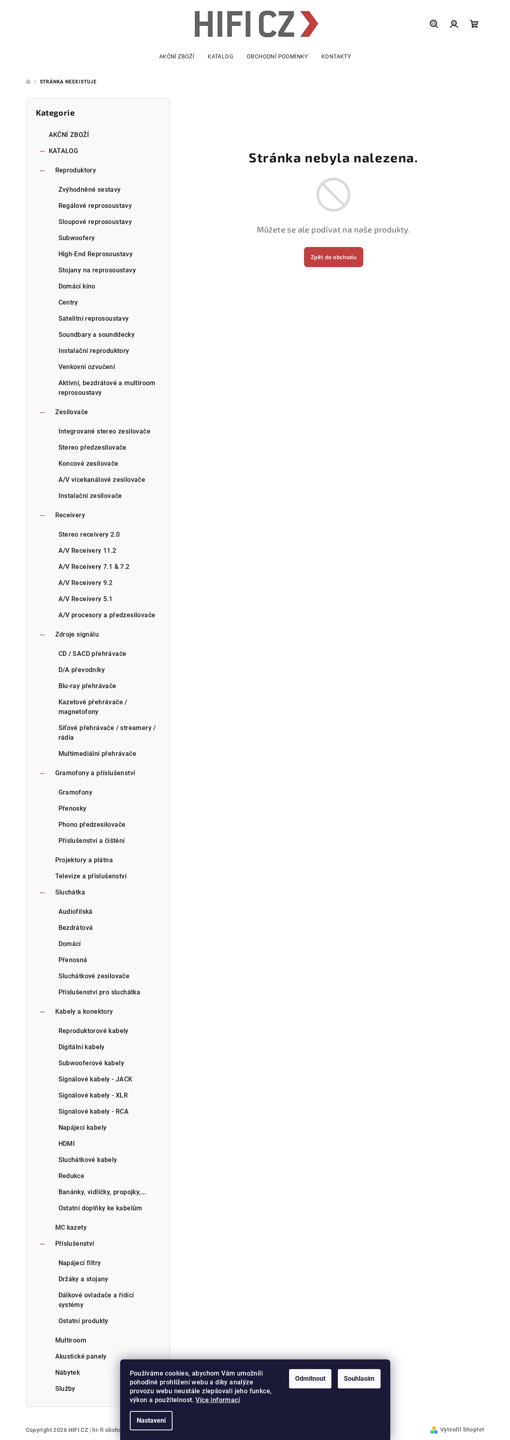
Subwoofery (76, 238)
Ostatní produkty (83, 1321)
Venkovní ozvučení (86, 367)
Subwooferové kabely (91, 1063)
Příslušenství (74, 1243)
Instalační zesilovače (90, 496)
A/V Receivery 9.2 (85, 583)
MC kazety (71, 1227)
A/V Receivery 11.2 (87, 550)
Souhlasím (359, 1378)
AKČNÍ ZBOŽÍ (69, 135)
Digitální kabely (81, 1047)
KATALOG (64, 151)
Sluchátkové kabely (87, 1160)
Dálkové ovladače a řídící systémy (96, 1300)
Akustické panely (81, 1356)
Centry (68, 302)
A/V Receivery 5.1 (85, 599)
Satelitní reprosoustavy (93, 318)
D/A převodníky (81, 670)
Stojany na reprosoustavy (97, 270)
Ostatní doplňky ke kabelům (100, 1208)
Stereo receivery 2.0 (89, 534)
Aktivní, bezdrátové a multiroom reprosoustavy (107, 387)
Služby (65, 1388)
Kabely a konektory (84, 1011)
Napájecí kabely (82, 1127)
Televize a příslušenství (91, 876)
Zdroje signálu (77, 634)
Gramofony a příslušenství (95, 773)
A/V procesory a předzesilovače (107, 615)
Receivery (70, 515)
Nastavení (151, 1420)
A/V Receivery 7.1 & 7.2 (94, 567)
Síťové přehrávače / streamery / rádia (107, 732)
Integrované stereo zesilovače (104, 431)
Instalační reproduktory (93, 351)
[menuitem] (177, 56)
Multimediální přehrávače (97, 753)
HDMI (66, 1143)
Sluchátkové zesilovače (94, 976)
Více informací (218, 1400)
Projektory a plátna (84, 860)
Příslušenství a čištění (91, 840)
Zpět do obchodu (333, 256)
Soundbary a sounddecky (96, 334)
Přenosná (72, 960)
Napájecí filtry (79, 1263)
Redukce (71, 1176)
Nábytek (67, 1372)
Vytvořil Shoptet (462, 1429)
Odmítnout (310, 1378)
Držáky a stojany (83, 1279)
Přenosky (72, 808)
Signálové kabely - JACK (95, 1079)
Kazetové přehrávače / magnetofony (92, 707)
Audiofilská (75, 911)
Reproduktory (75, 170)
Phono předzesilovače (92, 824)
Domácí (69, 944)
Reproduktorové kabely (93, 1031)
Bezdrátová (75, 928)
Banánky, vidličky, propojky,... (102, 1192)
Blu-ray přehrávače (87, 686)
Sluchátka (70, 892)
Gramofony (75, 792)
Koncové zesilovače (88, 463)
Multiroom (71, 1340)
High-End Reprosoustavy (95, 254)
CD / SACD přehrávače (92, 654)
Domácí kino (77, 286)
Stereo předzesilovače (92, 447)
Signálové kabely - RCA (93, 1111)
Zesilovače (71, 412)
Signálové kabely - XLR (93, 1095)
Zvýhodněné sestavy (89, 189)
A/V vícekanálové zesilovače (102, 479)
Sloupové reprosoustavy (95, 222)
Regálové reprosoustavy (95, 206)
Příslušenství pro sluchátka (99, 992)
